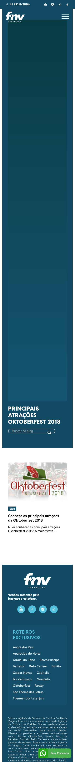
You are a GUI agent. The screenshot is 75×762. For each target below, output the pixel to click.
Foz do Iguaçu (22, 679)
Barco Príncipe (50, 660)
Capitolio (43, 673)
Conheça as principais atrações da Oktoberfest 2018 (33, 518)
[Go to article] (37, 482)
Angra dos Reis (23, 647)
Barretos (19, 666)
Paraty (39, 686)
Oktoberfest (21, 686)
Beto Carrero (38, 666)
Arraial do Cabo (24, 660)
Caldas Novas (22, 673)
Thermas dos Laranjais (28, 698)
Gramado (43, 679)
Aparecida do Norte (27, 654)
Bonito (56, 666)
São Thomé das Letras (28, 692)
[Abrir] (65, 16)
